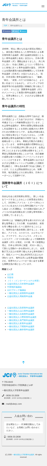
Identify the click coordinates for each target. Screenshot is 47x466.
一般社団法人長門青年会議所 (20, 320)
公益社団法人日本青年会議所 (20, 284)
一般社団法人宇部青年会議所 (23, 455)
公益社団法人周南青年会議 (19, 296)
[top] (23, 362)
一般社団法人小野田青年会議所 (21, 317)
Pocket (31, 31)
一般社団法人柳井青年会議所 (20, 329)
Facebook (7, 31)
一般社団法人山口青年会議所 (20, 311)
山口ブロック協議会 (16, 290)
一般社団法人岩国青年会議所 (20, 293)
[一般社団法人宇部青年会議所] (15, 4)
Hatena (23, 31)
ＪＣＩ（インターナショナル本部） (24, 281)
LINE (39, 31)
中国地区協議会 (14, 287)
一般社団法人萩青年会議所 (19, 323)
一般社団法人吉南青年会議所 (20, 314)
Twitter (16, 31)
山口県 (10, 274)
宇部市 (10, 277)
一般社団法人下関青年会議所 (20, 326)
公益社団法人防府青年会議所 (20, 308)
